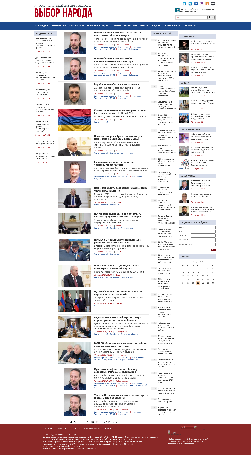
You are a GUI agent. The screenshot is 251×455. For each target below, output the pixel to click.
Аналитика (188, 175)
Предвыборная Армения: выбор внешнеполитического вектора (113, 60)
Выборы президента (98, 26)
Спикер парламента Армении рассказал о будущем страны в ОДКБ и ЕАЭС (120, 112)
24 (183, 283)
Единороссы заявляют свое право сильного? (162, 351)
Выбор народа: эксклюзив (105, 47)
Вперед (113, 422)
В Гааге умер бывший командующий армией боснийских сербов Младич (164, 205)
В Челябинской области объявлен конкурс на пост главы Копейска (163, 339)
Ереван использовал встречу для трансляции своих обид (114, 163)
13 (198, 276)
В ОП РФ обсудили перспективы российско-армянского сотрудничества (120, 345)
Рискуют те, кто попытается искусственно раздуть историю (162, 298)
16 (213, 276)
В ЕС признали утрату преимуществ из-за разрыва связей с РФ (164, 149)
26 (193, 283)
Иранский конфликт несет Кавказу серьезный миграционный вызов (115, 370)
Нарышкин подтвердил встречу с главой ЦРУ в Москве (164, 411)
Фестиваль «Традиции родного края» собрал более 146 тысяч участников (163, 91)
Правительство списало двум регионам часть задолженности (162, 232)
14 (203, 276)
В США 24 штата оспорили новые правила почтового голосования (163, 245)
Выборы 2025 (76, 26)
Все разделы (42, 26)
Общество (156, 26)
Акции (185, 82)
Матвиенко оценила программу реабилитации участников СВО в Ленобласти (164, 76)
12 (193, 276)
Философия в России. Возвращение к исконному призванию (201, 183)
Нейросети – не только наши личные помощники (203, 42)
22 (208, 279)
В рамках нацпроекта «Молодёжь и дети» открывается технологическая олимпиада (163, 59)
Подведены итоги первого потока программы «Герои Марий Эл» (163, 363)
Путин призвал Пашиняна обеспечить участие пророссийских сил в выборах (117, 215)
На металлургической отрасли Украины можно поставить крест (202, 69)
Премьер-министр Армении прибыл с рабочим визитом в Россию (117, 241)
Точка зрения (172, 26)
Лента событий (162, 33)
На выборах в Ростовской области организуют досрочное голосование (164, 176)
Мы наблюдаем (190, 129)
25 (188, 283)
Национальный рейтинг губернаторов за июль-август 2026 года (162, 377)
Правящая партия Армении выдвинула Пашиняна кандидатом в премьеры (118, 137)
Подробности (44, 33)
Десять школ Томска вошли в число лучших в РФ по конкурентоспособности (165, 43)
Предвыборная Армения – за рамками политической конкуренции (117, 34)
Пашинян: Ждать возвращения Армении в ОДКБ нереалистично (120, 189)
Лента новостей (101, 122)
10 (92, 422)
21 (203, 279)
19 (193, 279)
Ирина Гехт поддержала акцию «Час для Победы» (202, 102)
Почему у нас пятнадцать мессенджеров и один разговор (162, 191)
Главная (48, 428)
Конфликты (189, 26)
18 (188, 279)
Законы (116, 26)
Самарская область (129, 334)
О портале (61, 428)
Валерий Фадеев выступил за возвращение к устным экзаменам (163, 219)
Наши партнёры (92, 428)
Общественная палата (128, 359)
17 (183, 279)
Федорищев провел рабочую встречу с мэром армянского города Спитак (117, 319)
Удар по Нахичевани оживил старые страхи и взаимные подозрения (121, 396)
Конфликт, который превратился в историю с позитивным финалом (202, 56)
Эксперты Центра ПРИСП (105, 49)
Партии (144, 26)
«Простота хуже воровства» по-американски (162, 270)
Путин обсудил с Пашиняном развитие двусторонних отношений (118, 293)
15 (208, 276)
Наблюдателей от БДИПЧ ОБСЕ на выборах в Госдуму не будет (163, 326)
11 (97, 422)
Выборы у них (134, 49)
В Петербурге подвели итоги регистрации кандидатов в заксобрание (161, 284)
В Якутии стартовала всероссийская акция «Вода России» (200, 116)
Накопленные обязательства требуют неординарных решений (161, 312)
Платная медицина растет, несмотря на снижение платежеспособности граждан (164, 135)
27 (105, 422)
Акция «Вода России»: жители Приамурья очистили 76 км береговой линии (203, 90)
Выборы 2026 (59, 26)
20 (198, 279)
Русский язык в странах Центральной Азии (201, 195)
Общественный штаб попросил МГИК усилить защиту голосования (164, 105)
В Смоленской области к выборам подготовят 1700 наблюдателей (163, 258)
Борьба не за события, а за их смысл (117, 84)
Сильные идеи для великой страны (163, 400)
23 (213, 279)
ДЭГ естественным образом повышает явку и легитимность (163, 162)
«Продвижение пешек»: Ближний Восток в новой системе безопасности (202, 209)
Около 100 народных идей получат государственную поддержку (162, 119)
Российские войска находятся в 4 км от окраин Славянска (163, 390)
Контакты (75, 428)
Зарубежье (122, 49)
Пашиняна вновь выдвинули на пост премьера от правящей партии (117, 267)
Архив (108, 428)
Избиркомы (130, 26)
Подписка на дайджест (195, 222)
